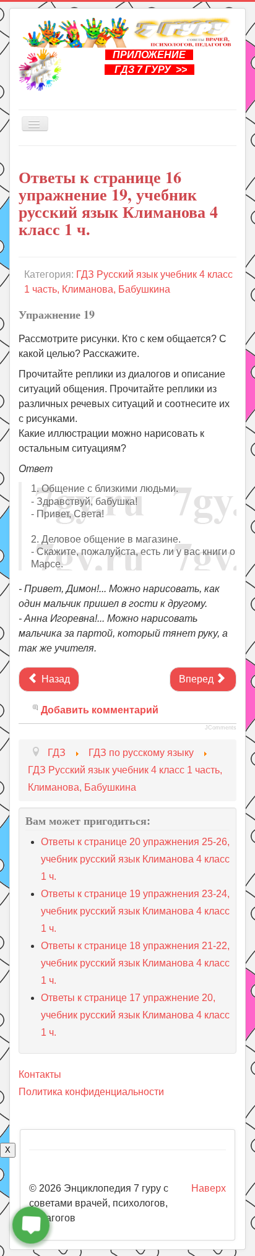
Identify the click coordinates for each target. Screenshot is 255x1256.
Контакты (40, 1074)
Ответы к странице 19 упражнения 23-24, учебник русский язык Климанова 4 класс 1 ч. (135, 911)
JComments (220, 728)
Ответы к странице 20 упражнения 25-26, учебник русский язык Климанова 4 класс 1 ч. (135, 859)
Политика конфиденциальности (91, 1091)
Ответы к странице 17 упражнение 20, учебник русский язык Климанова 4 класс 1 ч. (135, 1015)
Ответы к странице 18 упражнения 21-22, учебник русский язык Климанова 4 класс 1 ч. (135, 963)
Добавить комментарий (99, 710)
